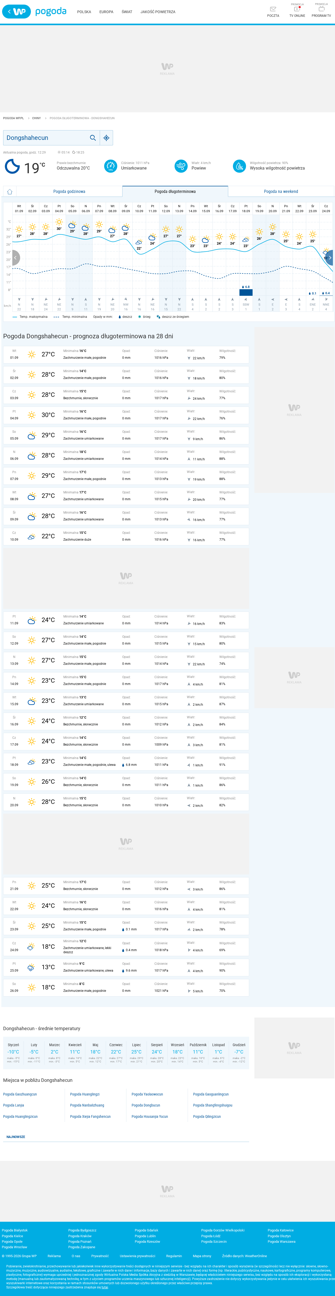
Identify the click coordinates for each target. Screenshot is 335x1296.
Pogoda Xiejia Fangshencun (90, 1116)
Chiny (37, 118)
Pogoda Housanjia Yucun (150, 1116)
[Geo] (106, 137)
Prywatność (100, 1256)
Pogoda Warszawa (281, 1242)
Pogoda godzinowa (69, 191)
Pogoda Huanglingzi (84, 1094)
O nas (76, 1256)
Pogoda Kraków (80, 1236)
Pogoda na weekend (281, 191)
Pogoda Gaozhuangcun (20, 1094)
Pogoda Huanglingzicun (20, 1116)
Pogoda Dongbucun (146, 1105)
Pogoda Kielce (12, 1236)
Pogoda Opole (12, 1242)
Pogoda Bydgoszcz (82, 1230)
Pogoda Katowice (281, 1230)
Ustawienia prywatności (137, 1256)
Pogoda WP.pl (14, 118)
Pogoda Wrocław (14, 1247)
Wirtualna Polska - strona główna (16, 11)
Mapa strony (202, 1256)
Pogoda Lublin (145, 1236)
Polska (84, 12)
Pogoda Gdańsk (146, 1230)
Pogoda (51, 11)
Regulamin (174, 1256)
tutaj (105, 1287)
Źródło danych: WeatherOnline (244, 1256)
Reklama (54, 1256)
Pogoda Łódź (210, 1236)
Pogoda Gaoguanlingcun (211, 1094)
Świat (127, 12)
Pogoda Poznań (79, 1242)
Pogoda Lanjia (13, 1105)
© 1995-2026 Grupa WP (19, 1256)
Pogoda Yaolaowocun (147, 1094)
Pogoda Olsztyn (279, 1236)
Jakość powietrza (158, 12)
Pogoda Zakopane (81, 1247)
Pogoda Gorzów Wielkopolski (222, 1230)
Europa (106, 12)
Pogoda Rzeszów (147, 1242)
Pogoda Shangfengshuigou (212, 1105)
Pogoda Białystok (15, 1230)
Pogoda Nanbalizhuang (87, 1105)
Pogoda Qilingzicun (207, 1116)
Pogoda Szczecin (214, 1242)
